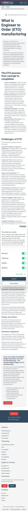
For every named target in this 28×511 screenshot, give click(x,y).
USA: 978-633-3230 (13, 419)
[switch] (24, 258)
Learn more (8, 403)
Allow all (14, 279)
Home (2, 6)
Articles (7, 6)
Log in (4, 486)
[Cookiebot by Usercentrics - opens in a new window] (19, 227)
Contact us (14, 413)
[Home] (7, 2)
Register (12, 486)
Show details (19, 274)
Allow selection (14, 283)
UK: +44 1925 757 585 (14, 417)
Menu (21, 2)
